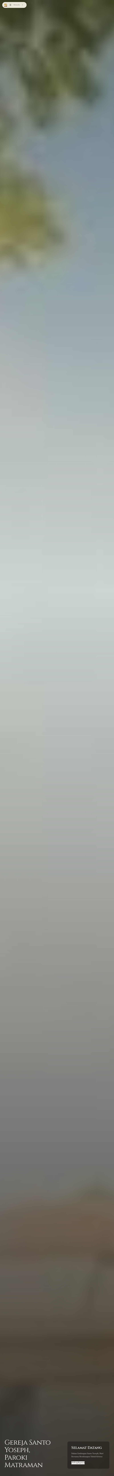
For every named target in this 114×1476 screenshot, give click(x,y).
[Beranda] (5, 5)
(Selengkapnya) (78, 1463)
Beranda (17, 5)
